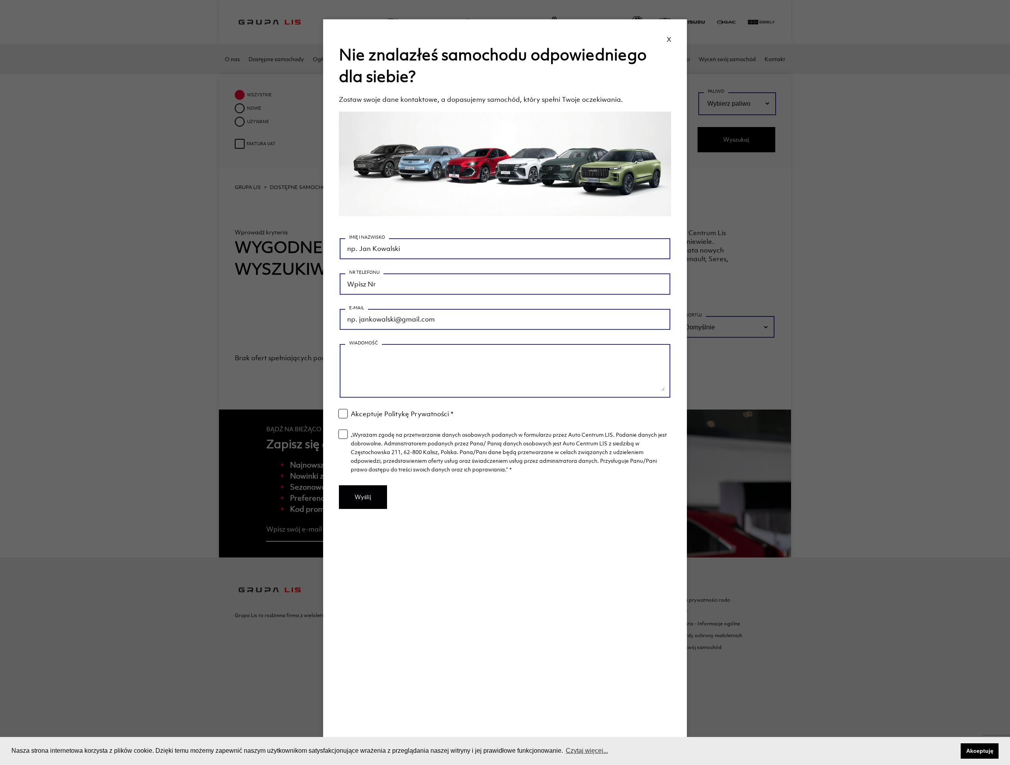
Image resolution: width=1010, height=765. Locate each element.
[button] (952, 751)
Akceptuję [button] (979, 751)
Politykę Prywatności (416, 414)
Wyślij (363, 497)
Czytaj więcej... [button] (587, 750)
